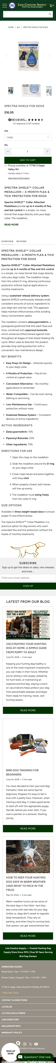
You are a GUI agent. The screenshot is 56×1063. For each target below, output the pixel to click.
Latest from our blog (28, 602)
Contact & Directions (14, 1000)
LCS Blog (7, 1006)
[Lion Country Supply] (32, 5)
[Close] (18, 1043)
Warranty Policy (12, 1032)
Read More (11, 224)
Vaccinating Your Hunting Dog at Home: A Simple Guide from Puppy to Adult (26, 648)
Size (6, 131)
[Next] (49, 56)
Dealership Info (11, 1026)
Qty (6, 145)
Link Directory (10, 1019)
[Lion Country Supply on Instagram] (25, 1044)
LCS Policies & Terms (13, 1013)
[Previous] (6, 56)
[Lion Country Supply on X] (30, 1044)
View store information (19, 178)
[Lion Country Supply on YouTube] (36, 1044)
